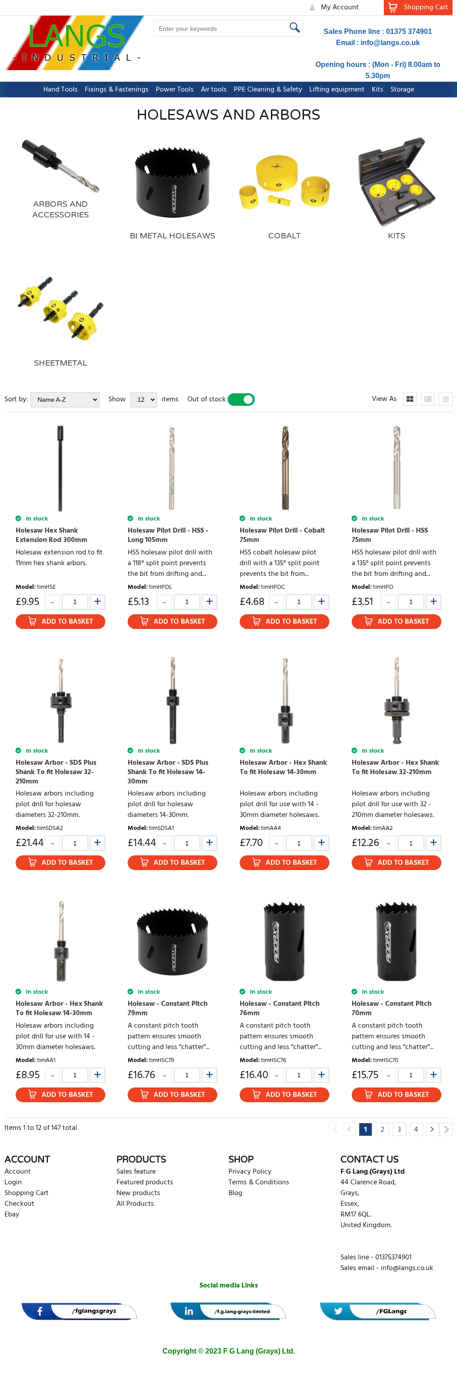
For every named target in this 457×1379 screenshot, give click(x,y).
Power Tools (175, 90)
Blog (235, 1193)
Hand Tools (60, 90)
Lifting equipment (337, 90)
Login (13, 1182)
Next (446, 1129)
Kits (377, 90)
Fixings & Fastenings (117, 90)
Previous (335, 1129)
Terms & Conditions (258, 1182)
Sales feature (136, 1172)
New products (138, 1193)
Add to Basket (67, 622)
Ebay (11, 1215)
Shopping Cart (26, 1193)
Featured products (144, 1182)
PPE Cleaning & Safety (268, 90)
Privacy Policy (249, 1172)
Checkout (19, 1204)
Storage (402, 90)
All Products (135, 1204)
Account (17, 1172)
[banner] (79, 1311)
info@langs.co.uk (390, 42)
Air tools (214, 90)
